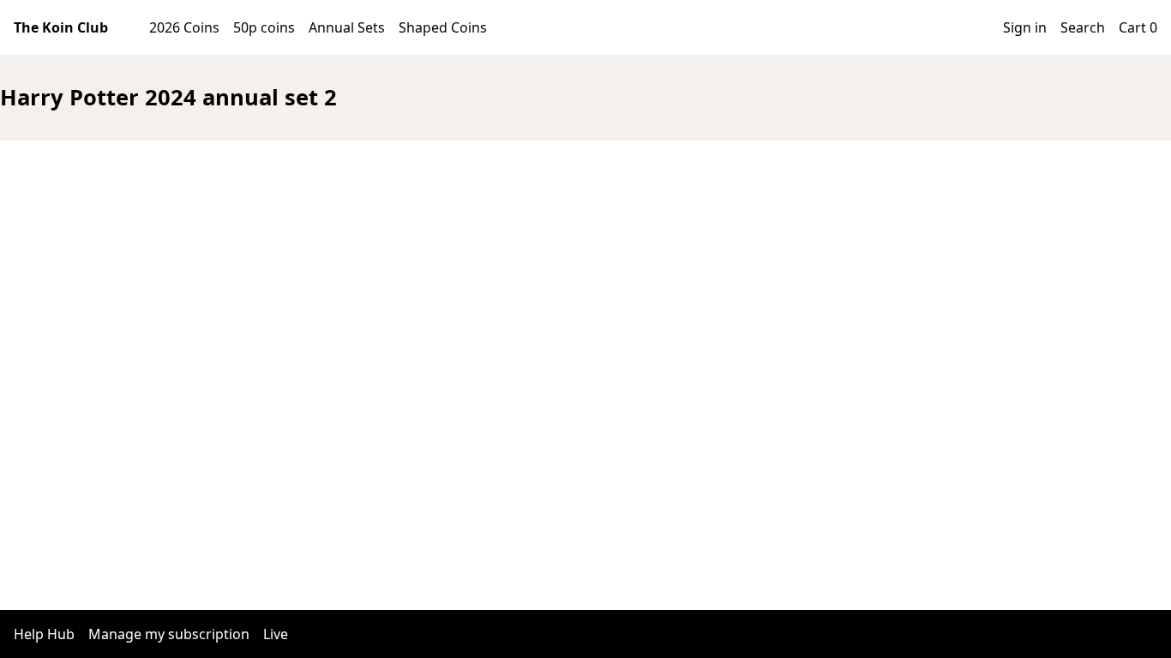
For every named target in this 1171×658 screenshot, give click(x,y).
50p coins (264, 27)
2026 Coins (184, 27)
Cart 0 (1138, 27)
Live (275, 634)
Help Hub (44, 634)
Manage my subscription (168, 634)
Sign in (1025, 27)
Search (1082, 27)
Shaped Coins (443, 27)
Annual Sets (347, 27)
